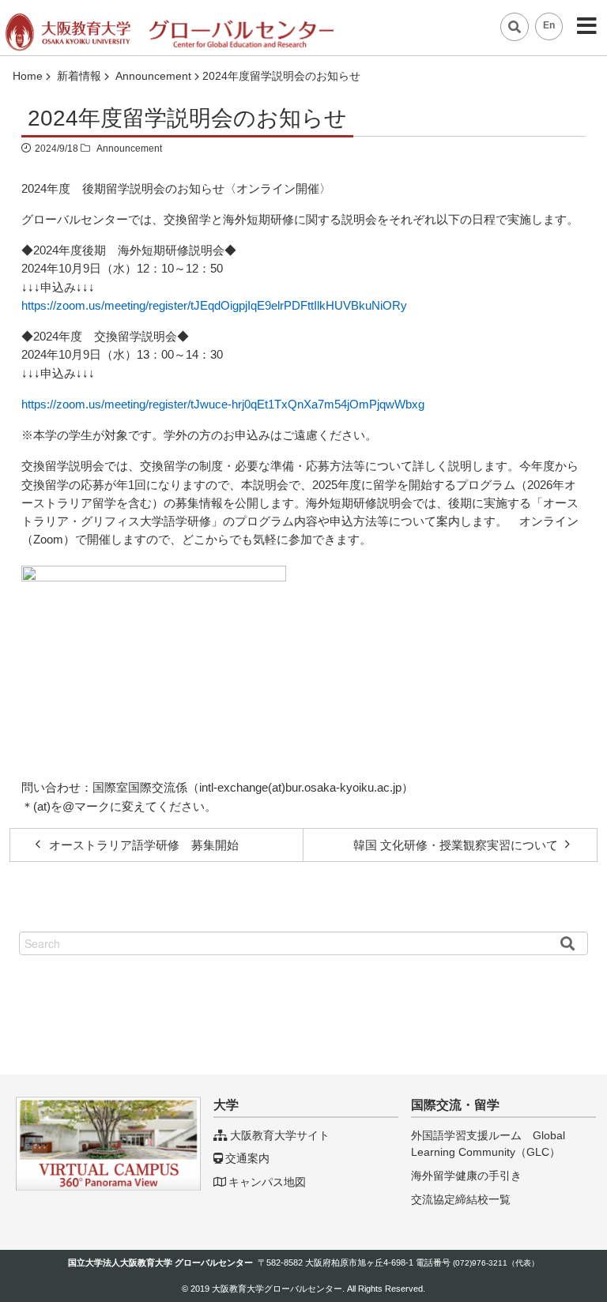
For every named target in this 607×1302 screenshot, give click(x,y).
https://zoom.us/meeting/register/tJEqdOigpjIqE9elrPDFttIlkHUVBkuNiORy (214, 305)
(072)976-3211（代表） (496, 1263)
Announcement (129, 148)
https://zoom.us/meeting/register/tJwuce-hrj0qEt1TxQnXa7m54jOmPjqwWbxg (222, 404)
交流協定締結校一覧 (461, 1199)
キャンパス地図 (267, 1182)
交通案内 (247, 1158)
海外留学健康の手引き (466, 1175)
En (549, 25)
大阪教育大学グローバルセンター (277, 1288)
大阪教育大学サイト (280, 1135)
